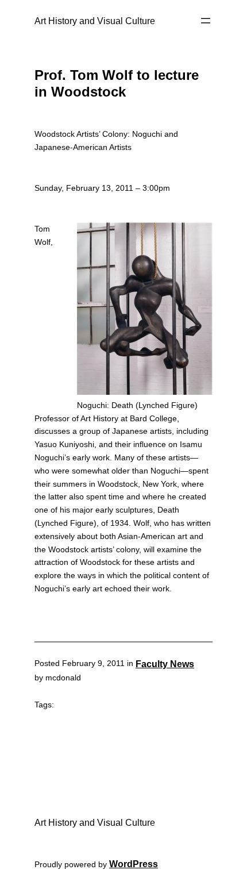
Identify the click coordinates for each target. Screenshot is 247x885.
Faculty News (165, 664)
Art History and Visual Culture (94, 21)
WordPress (133, 864)
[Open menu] (206, 21)
